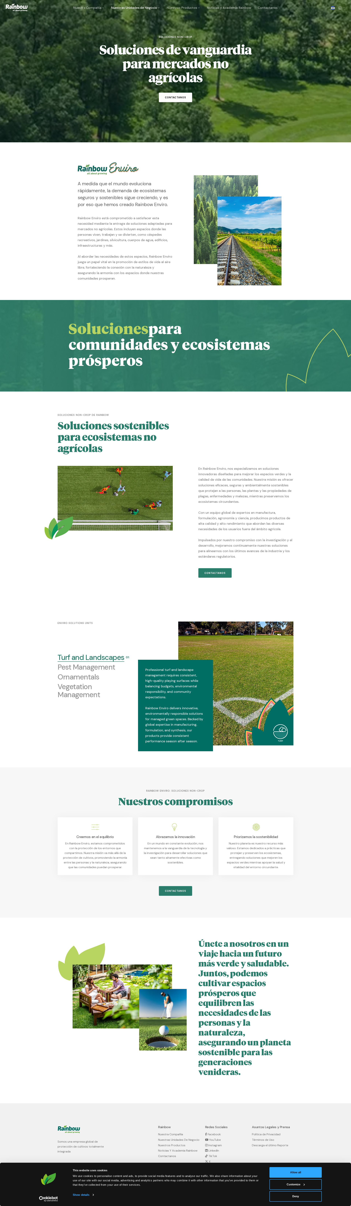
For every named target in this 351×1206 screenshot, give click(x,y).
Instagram (215, 1145)
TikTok (212, 1156)
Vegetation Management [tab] (91, 691)
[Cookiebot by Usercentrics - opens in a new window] (49, 1199)
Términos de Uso (263, 1140)
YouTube (214, 1140)
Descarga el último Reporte (270, 1145)
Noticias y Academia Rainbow (229, 8)
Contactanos (268, 8)
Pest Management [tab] (86, 667)
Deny (295, 1196)
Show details (81, 1194)
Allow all (295, 1172)
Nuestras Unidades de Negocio (134, 8)
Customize (293, 1184)
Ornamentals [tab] (78, 677)
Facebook (214, 1134)
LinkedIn (213, 1150)
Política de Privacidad (266, 1134)
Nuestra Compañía (87, 8)
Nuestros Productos (182, 8)
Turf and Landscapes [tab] (91, 657)
